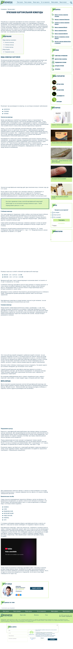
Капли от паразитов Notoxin (61, 27)
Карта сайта (23, 615)
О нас (46, 615)
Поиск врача (20, 2)
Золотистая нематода (8, 42)
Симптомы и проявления (61, 55)
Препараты (57, 69)
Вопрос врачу (36, 2)
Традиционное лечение (60, 62)
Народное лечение (59, 66)
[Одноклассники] (18, 595)
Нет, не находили (57, 217)
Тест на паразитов (45, 2)
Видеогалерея (63, 2)
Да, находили (56, 212)
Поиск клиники (28, 2)
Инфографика (54, 2)
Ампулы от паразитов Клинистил (62, 19)
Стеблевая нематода (8, 45)
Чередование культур (8, 52)
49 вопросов (19, 591)
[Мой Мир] (20, 595)
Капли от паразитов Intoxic (61, 30)
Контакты (36, 615)
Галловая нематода (8, 47)
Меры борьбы (6, 49)
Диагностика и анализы (61, 59)
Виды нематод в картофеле (9, 40)
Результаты (61, 223)
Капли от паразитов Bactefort (61, 33)
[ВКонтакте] (16, 595)
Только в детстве (57, 215)
